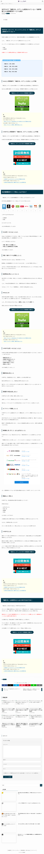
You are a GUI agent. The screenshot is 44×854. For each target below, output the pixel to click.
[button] (4, 685)
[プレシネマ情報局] (22, 1)
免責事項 (9, 850)
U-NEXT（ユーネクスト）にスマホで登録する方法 (14, 179)
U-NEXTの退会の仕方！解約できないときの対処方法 (15, 182)
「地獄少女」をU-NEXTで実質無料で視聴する (22, 632)
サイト (4, 768)
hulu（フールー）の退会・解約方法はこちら (13, 124)
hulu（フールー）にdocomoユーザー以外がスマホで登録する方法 (17, 121)
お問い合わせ (28, 850)
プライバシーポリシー (16, 850)
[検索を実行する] (41, 785)
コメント (5, 744)
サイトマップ (33, 850)
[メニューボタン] (1, 1)
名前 (4, 759)
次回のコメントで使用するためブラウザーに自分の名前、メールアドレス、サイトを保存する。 (21, 773)
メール (5, 764)
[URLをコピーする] (39, 685)
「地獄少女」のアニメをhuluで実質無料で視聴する (22, 93)
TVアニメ (8, 13)
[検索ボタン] (42, 1)
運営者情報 (23, 850)
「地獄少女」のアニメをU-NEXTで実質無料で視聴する (22, 143)
